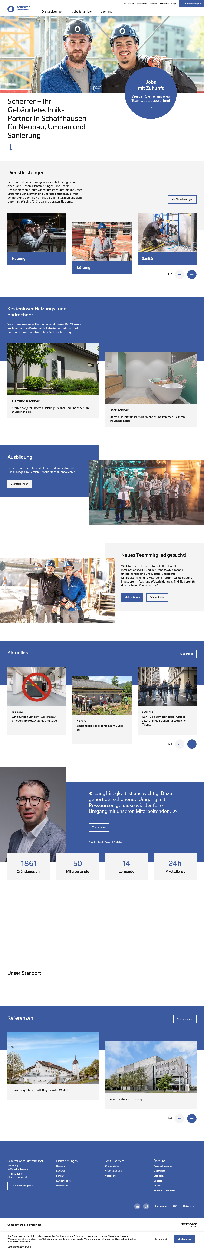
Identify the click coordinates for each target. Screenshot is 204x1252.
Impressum (161, 1206)
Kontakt (153, 4)
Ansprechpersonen (164, 1166)
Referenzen (142, 4)
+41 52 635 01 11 (17, 1174)
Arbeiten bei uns (113, 1171)
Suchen (130, 4)
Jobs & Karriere (82, 11)
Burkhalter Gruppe (168, 4)
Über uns (106, 11)
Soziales (158, 1181)
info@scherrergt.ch (17, 1177)
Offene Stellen (157, 597)
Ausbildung (111, 1176)
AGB (175, 1206)
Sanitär (60, 1176)
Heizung (60, 1166)
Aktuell (157, 1186)
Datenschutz (190, 1206)
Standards (159, 1176)
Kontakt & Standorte (164, 1190)
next (192, 274)
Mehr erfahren (132, 597)
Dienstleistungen (52, 11)
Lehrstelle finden (19, 484)
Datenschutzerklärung (19, 1247)
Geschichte (159, 1171)
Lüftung (60, 1171)
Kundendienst (63, 1181)
